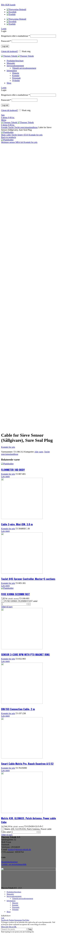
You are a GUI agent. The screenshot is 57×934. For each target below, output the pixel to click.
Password (6, 41)
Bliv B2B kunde (8, 5)
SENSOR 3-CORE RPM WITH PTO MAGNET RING (25, 654)
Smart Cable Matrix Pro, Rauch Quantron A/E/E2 (27, 763)
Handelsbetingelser (9, 862)
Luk (2, 918)
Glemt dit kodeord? (9, 51)
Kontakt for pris (35, 135)
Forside (4, 127)
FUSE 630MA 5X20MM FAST (15, 594)
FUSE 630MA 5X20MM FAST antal (20, 601)
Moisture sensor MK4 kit (12, 142)
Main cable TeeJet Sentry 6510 (15, 135)
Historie (15, 73)
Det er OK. (13, 927)
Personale (16, 78)
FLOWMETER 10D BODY (13, 469)
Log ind (5, 46)
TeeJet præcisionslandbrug (26, 127)
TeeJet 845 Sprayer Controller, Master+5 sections (28, 579)
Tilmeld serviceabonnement (24, 68)
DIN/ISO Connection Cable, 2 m (18, 709)
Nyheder (16, 80)
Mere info (4, 927)
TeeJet (11, 127)
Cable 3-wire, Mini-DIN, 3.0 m (17, 524)
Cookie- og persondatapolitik (13, 864)
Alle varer (38, 452)
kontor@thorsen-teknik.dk (19, 849)
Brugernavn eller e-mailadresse (15, 36)
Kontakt (15, 75)
